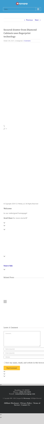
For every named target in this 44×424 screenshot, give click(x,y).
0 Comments (27, 41)
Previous (29, 20)
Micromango (26, 398)
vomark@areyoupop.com (25, 394)
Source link (8, 266)
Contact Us (25, 405)
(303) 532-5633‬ (25, 392)
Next (37, 20)
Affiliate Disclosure (11, 403)
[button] (5, 301)
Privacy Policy (26, 403)
